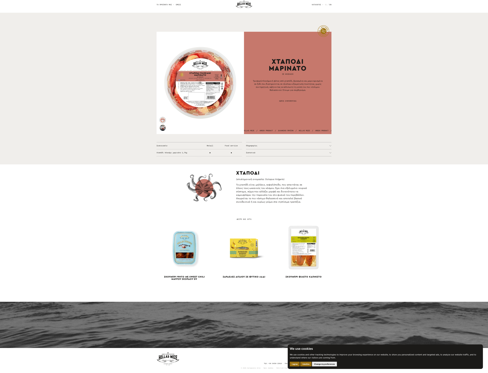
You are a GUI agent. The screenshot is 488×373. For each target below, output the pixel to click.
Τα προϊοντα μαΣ (164, 5)
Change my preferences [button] (324, 364)
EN (330, 5)
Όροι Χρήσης (268, 368)
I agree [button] (295, 364)
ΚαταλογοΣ (316, 5)
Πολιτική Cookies (283, 368)
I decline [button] (305, 364)
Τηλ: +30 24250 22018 (273, 363)
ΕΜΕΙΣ (178, 5)
